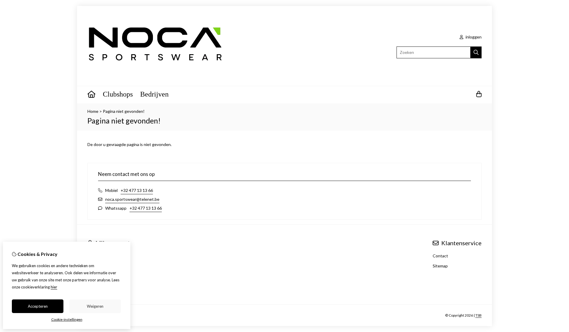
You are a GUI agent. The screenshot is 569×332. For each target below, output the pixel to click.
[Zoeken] (476, 52)
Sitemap (440, 265)
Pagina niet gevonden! (124, 111)
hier (54, 287)
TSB (478, 315)
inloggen (473, 36)
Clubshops (118, 94)
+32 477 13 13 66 (137, 190)
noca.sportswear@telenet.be (132, 199)
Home (92, 111)
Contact (440, 255)
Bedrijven (154, 94)
